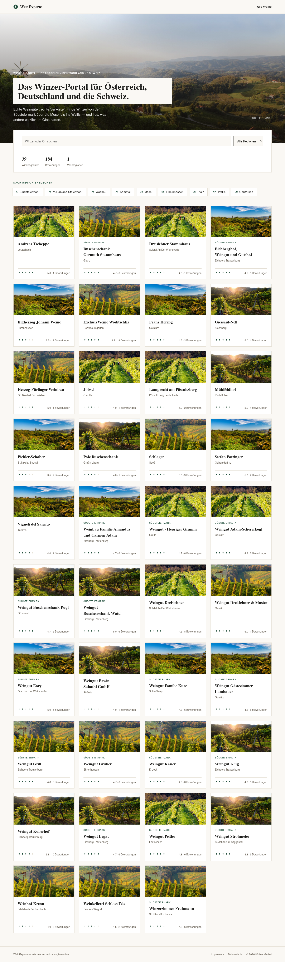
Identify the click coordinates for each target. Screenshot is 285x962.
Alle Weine (264, 7)
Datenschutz (235, 954)
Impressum (217, 954)
